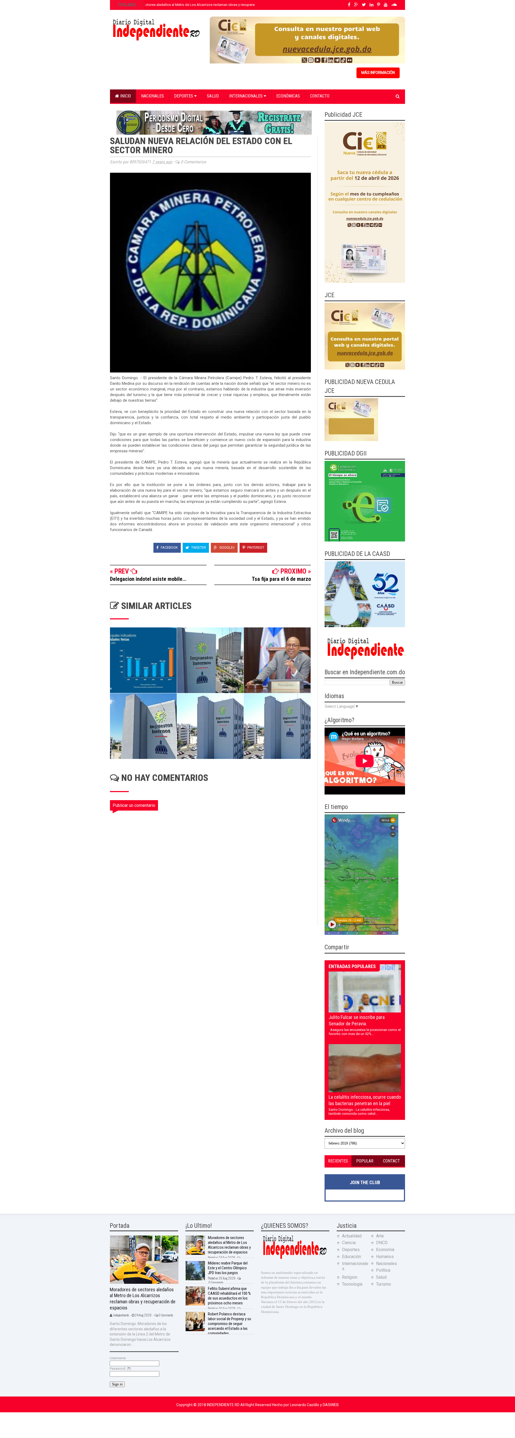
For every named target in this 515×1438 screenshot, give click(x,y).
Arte (380, 1236)
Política (383, 1270)
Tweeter (198, 547)
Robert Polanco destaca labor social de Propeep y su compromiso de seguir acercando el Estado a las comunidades (229, 1324)
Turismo (383, 1284)
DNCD (382, 1242)
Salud (213, 96)
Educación (351, 1256)
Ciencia (349, 1242)
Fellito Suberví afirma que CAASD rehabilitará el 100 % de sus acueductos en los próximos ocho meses (229, 1295)
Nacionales (152, 96)
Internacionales (246, 96)
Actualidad (352, 1236)
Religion (349, 1277)
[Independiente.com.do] (294, 1258)
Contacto (319, 96)
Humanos (385, 1256)
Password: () (120, 1369)
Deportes (184, 96)
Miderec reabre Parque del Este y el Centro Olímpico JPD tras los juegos (228, 1268)
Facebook (169, 547)
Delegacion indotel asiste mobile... (148, 579)
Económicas (288, 96)
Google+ (227, 547)
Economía (385, 1249)
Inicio (125, 96)
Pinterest (255, 547)
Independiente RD (223, 1405)
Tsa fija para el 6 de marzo (281, 579)
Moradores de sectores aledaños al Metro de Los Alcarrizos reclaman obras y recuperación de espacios (199, 5)
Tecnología (352, 1284)
